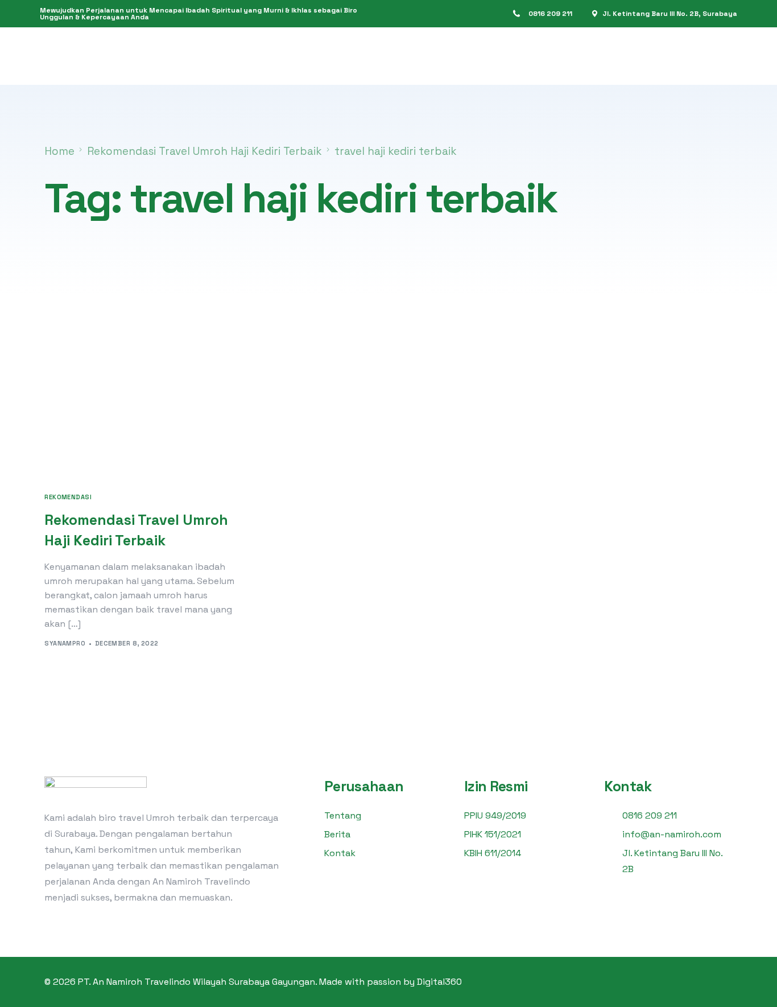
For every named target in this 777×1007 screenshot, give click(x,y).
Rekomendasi (68, 497)
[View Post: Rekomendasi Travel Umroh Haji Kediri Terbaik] (149, 411)
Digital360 (439, 982)
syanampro (64, 643)
